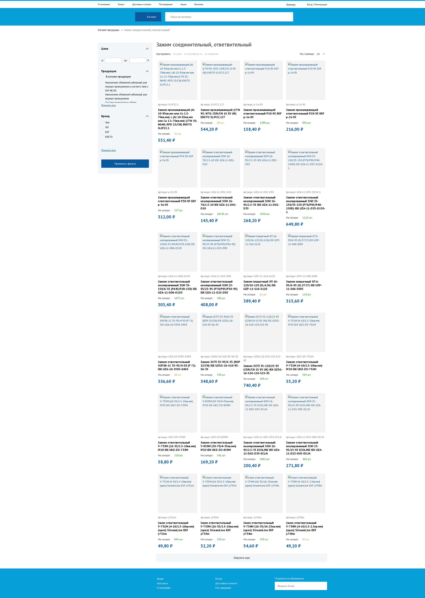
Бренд (105, 116)
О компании (104, 4)
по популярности (193, 54)
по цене (177, 54)
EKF (107, 132)
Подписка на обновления (289, 578)
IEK (107, 127)
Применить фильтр (125, 163)
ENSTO (109, 136)
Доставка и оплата (141, 4)
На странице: (307, 54)
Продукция (108, 71)
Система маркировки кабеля (120, 102)
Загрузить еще (242, 557)
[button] (125, 106)
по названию (211, 54)
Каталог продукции (108, 30)
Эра (107, 122)
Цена (104, 48)
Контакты (198, 4)
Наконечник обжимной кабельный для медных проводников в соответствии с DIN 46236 (126, 86)
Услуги (121, 4)
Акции (183, 4)
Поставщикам (165, 4)
